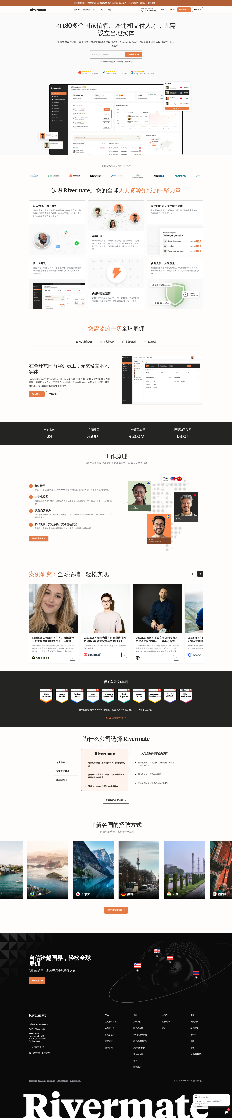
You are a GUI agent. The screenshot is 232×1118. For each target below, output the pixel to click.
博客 (192, 1041)
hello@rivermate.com (38, 1024)
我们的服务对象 (89, 10)
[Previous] (193, 574)
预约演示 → (37, 394)
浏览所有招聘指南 (114, 910)
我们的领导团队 (140, 1041)
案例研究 (194, 1028)
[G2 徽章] (46, 696)
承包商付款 (110, 1028)
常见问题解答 (196, 1054)
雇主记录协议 (75, 1081)
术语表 (193, 1035)
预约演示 (132, 54)
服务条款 (42, 1081)
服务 (75, 10)
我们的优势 (138, 1028)
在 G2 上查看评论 (114, 718)
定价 (102, 10)
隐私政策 (51, 1081)
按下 (135, 1061)
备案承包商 (110, 1035)
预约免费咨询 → (39, 538)
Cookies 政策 (62, 1081)
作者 (192, 1048)
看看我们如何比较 (114, 800)
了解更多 (53, 394)
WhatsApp (144, 8)
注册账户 (166, 1021)
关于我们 (137, 1021)
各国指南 (194, 1021)
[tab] (84, 341)
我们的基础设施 (140, 1035)
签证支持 (109, 1041)
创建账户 (197, 10)
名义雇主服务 (110, 1021)
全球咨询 (109, 1048)
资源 (109, 10)
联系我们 (137, 1067)
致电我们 (37, 1047)
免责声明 (33, 1081)
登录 (162, 10)
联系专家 (182, 10)
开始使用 (36, 980)
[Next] (200, 574)
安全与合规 (138, 1054)
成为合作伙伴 (139, 1048)
